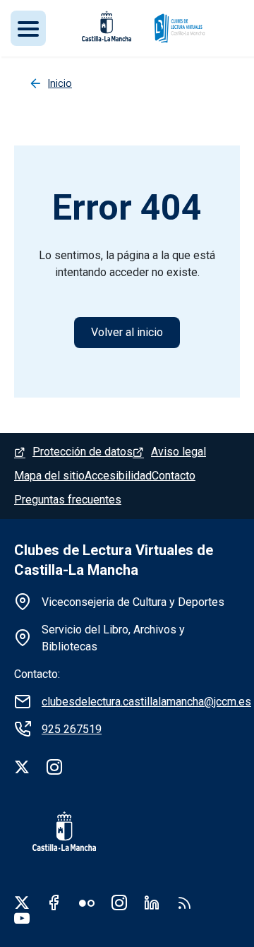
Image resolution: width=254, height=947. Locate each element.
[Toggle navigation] (28, 28)
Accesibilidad (118, 475)
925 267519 (72, 729)
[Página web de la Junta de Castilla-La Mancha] (106, 26)
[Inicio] (179, 28)
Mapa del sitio (49, 475)
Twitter (22, 902)
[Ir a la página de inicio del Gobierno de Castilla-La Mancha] (55, 831)
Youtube (22, 918)
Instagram (119, 902)
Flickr (87, 902)
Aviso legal (178, 451)
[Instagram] (54, 767)
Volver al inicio (127, 332)
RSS (184, 902)
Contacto (173, 475)
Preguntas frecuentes (67, 499)
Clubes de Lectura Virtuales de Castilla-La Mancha (113, 560)
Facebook (54, 902)
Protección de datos (82, 451)
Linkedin (151, 902)
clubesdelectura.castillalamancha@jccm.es (146, 701)
